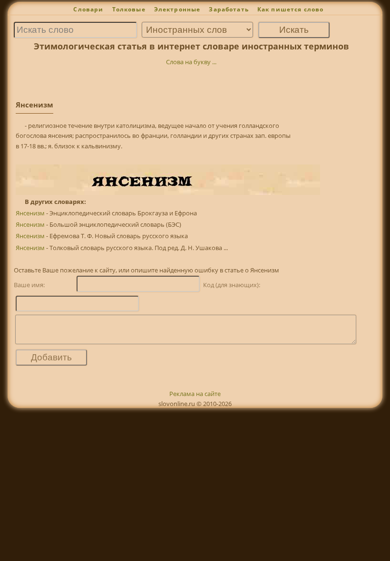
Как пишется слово (290, 9)
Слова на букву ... (191, 62)
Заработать (229, 9)
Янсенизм (30, 213)
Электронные (177, 9)
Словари (88, 9)
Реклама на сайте (195, 393)
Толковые (129, 9)
